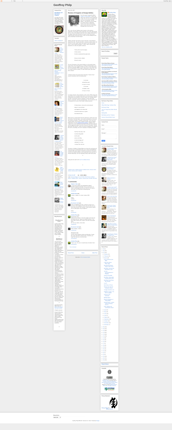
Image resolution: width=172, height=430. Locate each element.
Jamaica (69, 170)
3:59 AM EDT (73, 224)
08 (103, 326)
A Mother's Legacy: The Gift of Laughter (109, 292)
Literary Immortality (108, 275)
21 (103, 350)
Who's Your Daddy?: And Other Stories (59, 307)
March (105, 257)
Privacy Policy (105, 407)
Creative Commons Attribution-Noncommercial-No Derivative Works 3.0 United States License (109, 382)
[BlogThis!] (82, 175)
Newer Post (71, 252)
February (106, 256)
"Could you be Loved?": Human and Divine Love (112, 188)
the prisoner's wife (75, 203)
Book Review (87, 176)
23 (103, 354)
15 (103, 339)
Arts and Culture (81, 176)
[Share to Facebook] (84, 175)
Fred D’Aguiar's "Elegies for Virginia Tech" (112, 235)
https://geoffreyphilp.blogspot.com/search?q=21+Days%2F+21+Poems (109, 95)
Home (82, 252)
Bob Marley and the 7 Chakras (108, 115)
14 (103, 337)
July (105, 315)
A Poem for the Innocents (107, 295)
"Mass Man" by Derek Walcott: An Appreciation (112, 224)
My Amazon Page (105, 107)
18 (103, 345)
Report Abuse (105, 364)
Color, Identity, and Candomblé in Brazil (108, 307)
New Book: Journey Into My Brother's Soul (109, 269)
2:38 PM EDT (73, 230)
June (105, 313)
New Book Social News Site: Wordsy (109, 281)
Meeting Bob (104, 112)
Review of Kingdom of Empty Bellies (108, 300)
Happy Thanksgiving (111, 215)
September (106, 319)
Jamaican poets (75, 170)
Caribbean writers (71, 169)
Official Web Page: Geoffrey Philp (109, 105)
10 (103, 330)
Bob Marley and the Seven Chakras (59, 14)
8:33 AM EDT (73, 191)
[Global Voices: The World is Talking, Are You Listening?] (109, 390)
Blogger (97, 420)
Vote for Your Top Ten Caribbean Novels (108, 287)
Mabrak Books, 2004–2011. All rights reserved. (110, 385)
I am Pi (105, 283)
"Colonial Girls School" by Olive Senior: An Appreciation (112, 158)
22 (103, 352)
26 (103, 359)
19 (103, 347)
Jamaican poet (85, 178)
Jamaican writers (93, 169)
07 (103, 252)
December (106, 324)
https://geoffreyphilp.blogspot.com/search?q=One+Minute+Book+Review (109, 87)
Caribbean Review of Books (82, 122)
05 (103, 248)
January (106, 254)
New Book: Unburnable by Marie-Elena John (109, 278)
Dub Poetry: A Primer (108, 285)
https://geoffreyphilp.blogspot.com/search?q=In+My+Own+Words (109, 74)
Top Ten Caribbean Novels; (85, 159)
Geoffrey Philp (62, 4)
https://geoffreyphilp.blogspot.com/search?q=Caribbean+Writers (109, 78)
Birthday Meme (107, 297)
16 (103, 341)
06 (103, 250)
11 (103, 332)
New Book (95, 178)
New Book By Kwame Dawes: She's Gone (108, 266)
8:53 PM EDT (73, 212)
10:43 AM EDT (74, 238)
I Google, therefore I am (109, 289)
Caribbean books (86, 169)
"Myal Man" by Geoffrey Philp (62, 169)
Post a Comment (73, 247)
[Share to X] (83, 175)
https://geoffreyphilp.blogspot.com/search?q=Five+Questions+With (109, 82)
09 (103, 328)
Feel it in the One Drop (112, 196)
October (106, 320)
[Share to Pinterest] (85, 175)
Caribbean (80, 170)
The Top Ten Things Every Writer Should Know (111, 206)
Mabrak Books (109, 408)
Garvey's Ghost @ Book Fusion (108, 117)
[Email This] (80, 175)
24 (103, 356)
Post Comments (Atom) (85, 257)
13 (103, 336)
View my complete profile (107, 47)
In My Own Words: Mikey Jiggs (108, 263)
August (105, 317)
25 (103, 358)
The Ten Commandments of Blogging (108, 272)
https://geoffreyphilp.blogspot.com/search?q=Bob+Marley (109, 69)
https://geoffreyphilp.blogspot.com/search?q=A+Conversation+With (109, 91)
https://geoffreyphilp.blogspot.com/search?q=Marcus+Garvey (109, 65)
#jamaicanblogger (74, 176)
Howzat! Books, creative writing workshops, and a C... (109, 303)
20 (103, 348)
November (106, 322)
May (105, 311)
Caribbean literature (79, 169)
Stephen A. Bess (74, 184)
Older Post (94, 252)
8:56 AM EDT (73, 200)
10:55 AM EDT (74, 244)
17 (103, 343)
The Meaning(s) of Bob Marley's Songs (112, 149)
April (105, 309)
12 (103, 334)
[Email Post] (78, 175)
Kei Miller (90, 178)
